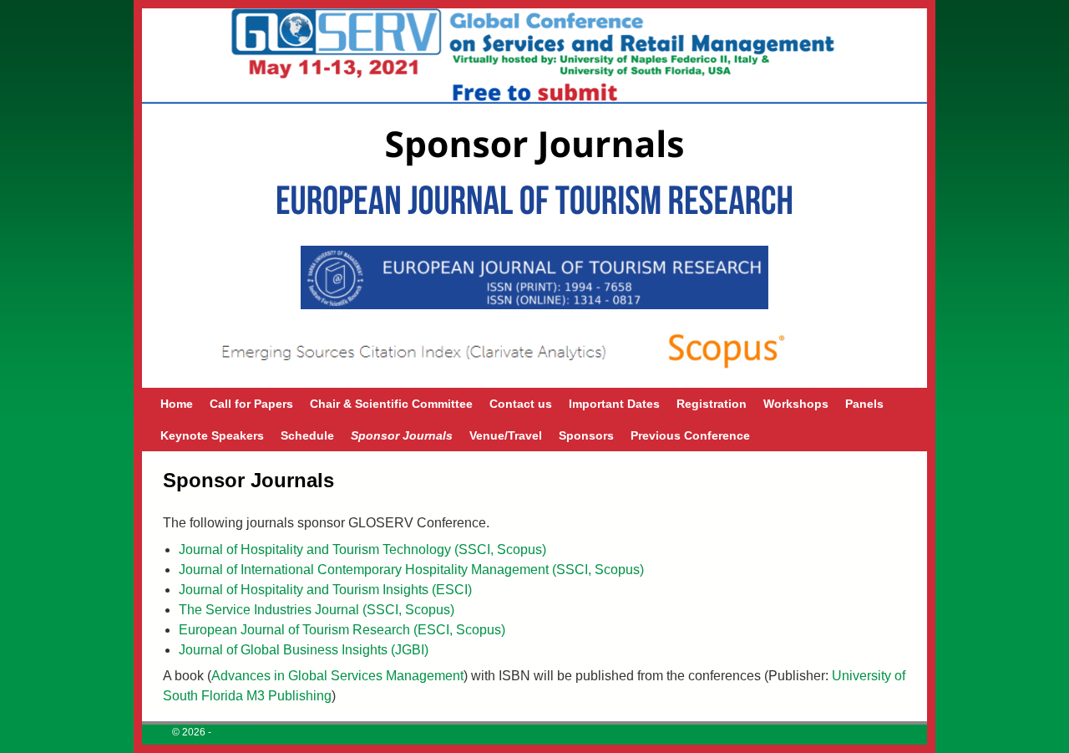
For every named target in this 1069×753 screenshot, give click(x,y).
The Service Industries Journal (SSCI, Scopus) (316, 610)
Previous (133, 245)
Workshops (795, 403)
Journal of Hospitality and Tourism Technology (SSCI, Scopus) (362, 549)
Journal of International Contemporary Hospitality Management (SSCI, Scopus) (411, 569)
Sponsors (586, 435)
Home (176, 403)
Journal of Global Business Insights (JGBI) (303, 650)
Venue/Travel (505, 435)
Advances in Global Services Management (337, 676)
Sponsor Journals (402, 435)
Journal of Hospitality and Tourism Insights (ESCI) (325, 590)
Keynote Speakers (212, 435)
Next (935, 245)
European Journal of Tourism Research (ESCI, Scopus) (342, 630)
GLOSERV (238, 732)
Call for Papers (251, 403)
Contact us (520, 403)
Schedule (307, 435)
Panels (864, 403)
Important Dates (614, 403)
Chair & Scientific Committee (391, 403)
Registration (711, 403)
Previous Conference (690, 435)
